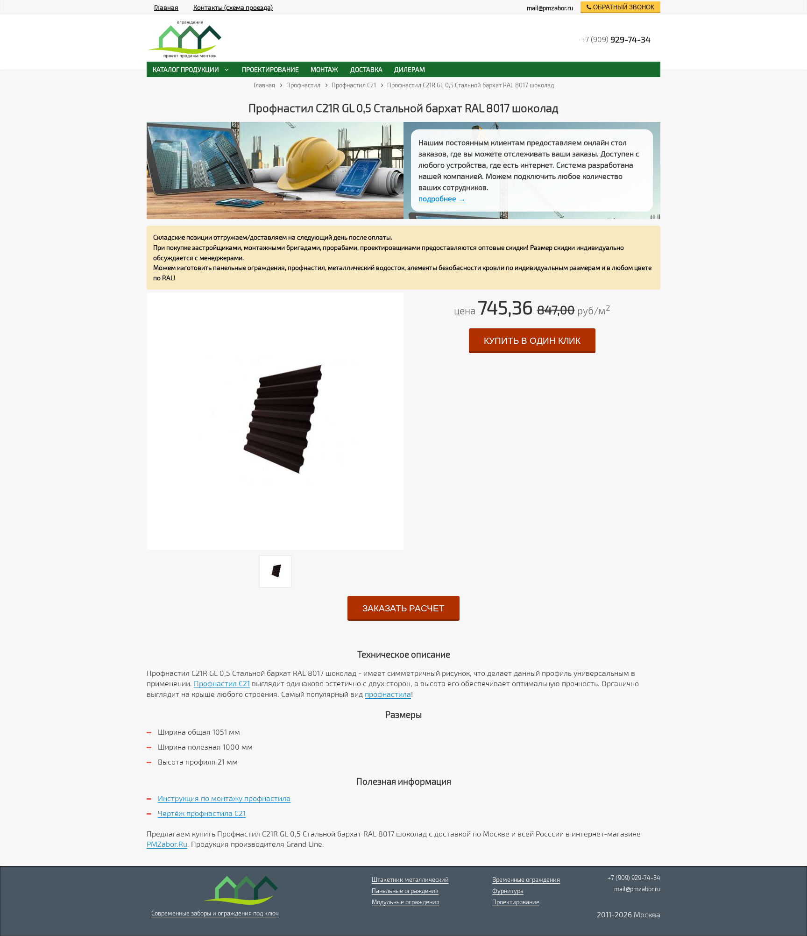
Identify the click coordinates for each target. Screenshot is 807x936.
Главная (166, 7)
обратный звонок (622, 7)
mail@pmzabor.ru (550, 8)
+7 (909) (616, 39)
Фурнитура (508, 890)
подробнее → (442, 198)
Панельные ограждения (405, 890)
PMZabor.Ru (167, 843)
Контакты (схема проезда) (233, 7)
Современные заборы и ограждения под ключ (215, 913)
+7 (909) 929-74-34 (634, 877)
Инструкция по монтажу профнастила (224, 798)
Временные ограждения (526, 879)
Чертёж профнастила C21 (202, 812)
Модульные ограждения (405, 902)
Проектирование (515, 902)
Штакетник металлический (410, 879)
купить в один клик (532, 341)
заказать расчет (403, 608)
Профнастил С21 (222, 683)
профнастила (388, 693)
